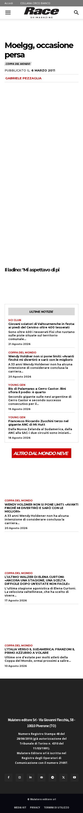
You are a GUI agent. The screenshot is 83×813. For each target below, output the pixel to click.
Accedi (9, 3)
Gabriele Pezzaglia (23, 78)
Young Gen (16, 385)
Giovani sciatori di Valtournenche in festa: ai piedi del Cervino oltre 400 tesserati (41, 325)
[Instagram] (20, 778)
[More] (52, 286)
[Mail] (41, 778)
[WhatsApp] (41, 286)
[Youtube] (74, 778)
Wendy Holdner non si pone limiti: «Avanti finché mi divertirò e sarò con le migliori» (41, 357)
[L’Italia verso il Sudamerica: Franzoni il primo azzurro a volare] (41, 623)
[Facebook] (9, 286)
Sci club (14, 320)
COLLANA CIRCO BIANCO (35, 3)
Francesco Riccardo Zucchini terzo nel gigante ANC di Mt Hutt (38, 422)
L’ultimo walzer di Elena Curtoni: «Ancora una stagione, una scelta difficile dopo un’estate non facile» (37, 580)
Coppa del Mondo (18, 63)
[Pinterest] (30, 286)
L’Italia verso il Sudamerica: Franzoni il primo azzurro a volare (40, 650)
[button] (7, 12)
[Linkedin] (31, 778)
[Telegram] (52, 778)
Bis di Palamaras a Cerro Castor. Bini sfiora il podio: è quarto (37, 390)
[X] (19, 286)
